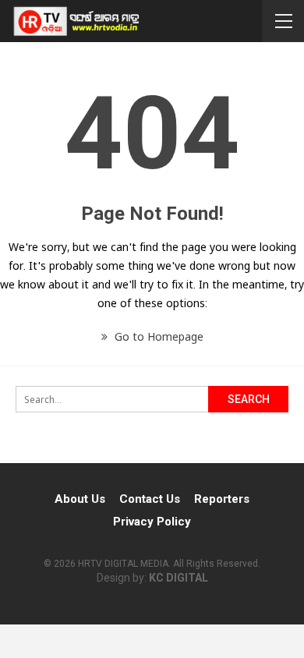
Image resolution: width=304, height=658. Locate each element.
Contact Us (149, 499)
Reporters (221, 499)
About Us (80, 499)
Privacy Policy (152, 522)
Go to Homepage (157, 336)
